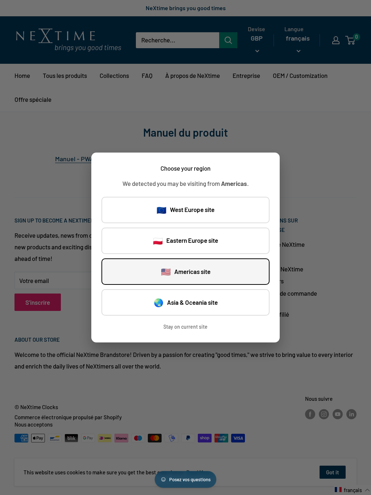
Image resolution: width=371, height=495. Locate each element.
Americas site (185, 271)
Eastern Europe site (185, 240)
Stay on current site (185, 327)
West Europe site (185, 210)
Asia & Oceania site (186, 302)
